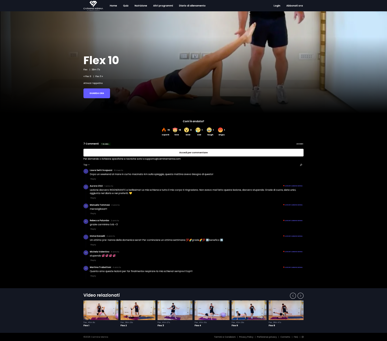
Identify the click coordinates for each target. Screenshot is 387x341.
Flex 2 (123, 325)
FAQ (296, 336)
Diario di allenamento (192, 5)
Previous (293, 296)
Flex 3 (161, 325)
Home (113, 5)
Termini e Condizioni (225, 336)
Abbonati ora (294, 5)
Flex (85, 69)
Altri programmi (163, 5)
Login (277, 5)
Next (301, 296)
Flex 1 (86, 325)
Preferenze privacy (267, 336)
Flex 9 (88, 76)
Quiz (125, 5)
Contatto (285, 336)
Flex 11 (98, 76)
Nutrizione (141, 5)
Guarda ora (96, 93)
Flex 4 (198, 325)
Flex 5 (235, 325)
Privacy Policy (246, 336)
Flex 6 (272, 325)
